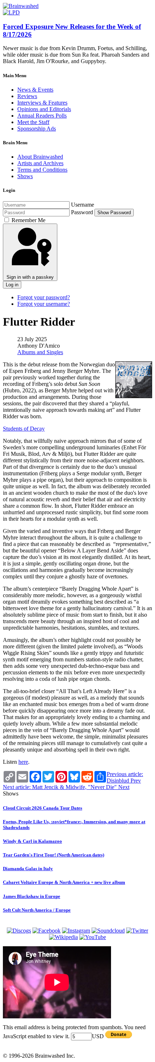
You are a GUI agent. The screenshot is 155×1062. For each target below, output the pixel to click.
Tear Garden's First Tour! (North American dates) (53, 855)
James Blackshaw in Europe (31, 896)
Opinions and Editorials (44, 109)
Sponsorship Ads (36, 128)
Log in (12, 284)
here (23, 762)
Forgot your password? (43, 297)
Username (82, 205)
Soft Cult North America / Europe (37, 910)
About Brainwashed (40, 157)
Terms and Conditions (42, 170)
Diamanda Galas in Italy (28, 868)
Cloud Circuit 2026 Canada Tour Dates (42, 808)
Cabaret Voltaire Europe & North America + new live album (64, 882)
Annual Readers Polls (42, 116)
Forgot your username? (43, 304)
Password (82, 212)
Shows (25, 176)
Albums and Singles (40, 352)
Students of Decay (24, 429)
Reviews (27, 96)
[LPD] (11, 12)
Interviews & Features (42, 103)
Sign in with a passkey (30, 277)
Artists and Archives (40, 163)
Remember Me (28, 220)
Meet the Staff (33, 122)
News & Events (35, 90)
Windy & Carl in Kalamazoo (32, 841)
